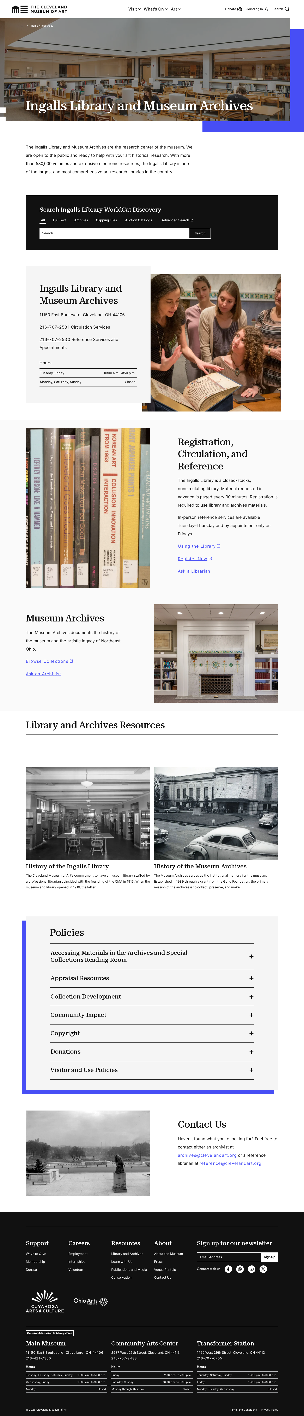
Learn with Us (121, 1262)
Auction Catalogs (138, 220)
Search (278, 9)
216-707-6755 (210, 1358)
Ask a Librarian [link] (194, 571)
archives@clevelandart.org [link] (207, 1155)
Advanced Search (175, 220)
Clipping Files (106, 220)
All (43, 220)
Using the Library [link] (199, 546)
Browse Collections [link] (50, 661)
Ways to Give (36, 1254)
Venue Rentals (165, 1270)
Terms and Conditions (243, 1409)
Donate (31, 1270)
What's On (154, 9)
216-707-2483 (124, 1358)
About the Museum (168, 1254)
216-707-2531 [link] (54, 327)
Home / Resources (42, 25)
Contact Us (162, 1277)
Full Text (59, 220)
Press (158, 1262)
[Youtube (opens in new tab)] (252, 1269)
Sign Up (269, 1257)
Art (174, 9)
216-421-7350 (38, 1358)
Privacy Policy (269, 1409)
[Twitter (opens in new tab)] (263, 1269)
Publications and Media (129, 1270)
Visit (132, 9)
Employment (78, 1254)
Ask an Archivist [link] (43, 673)
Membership (35, 1262)
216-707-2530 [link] (54, 339)
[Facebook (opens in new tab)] (228, 1269)
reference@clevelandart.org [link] (231, 1163)
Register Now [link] (192, 558)
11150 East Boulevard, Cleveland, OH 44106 (65, 1353)
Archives (81, 220)
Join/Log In (255, 9)
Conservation (121, 1277)
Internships (76, 1262)
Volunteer (75, 1270)
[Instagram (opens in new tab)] (240, 1269)
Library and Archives (127, 1254)
